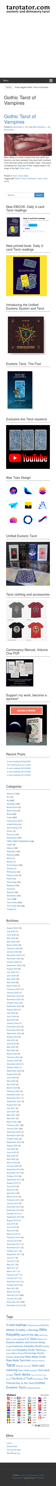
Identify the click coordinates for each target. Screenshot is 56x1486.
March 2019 (12, 1196)
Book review (12, 810)
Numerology (12, 865)
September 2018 (14, 1217)
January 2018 (13, 1240)
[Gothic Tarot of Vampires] (28, 144)
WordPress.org (13, 1453)
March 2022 (12, 1087)
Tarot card (27, 1366)
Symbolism (11, 895)
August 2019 (12, 1183)
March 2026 (12, 945)
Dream (10, 831)
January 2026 (13, 951)
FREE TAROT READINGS (18, 841)
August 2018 (12, 1220)
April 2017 (11, 1268)
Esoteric (10, 1342)
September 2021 (14, 1101)
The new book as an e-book (19, 764)
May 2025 (11, 979)
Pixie (22, 1356)
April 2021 (11, 1118)
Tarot (15, 175)
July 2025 (11, 972)
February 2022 (13, 1091)
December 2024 (14, 996)
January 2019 (13, 1203)
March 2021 (12, 1121)
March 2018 (12, 1234)
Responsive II (18, 1477)
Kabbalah (11, 851)
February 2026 (13, 948)
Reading (10, 885)
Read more (25, 168)
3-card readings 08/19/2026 (19, 768)
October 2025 (13, 962)
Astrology (11, 803)
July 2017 (11, 1257)
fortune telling (37, 1342)
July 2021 (11, 1108)
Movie (9, 858)
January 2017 (13, 1278)
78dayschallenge (33, 1325)
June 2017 (11, 1261)
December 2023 (14, 1026)
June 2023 (11, 1043)
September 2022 (14, 1070)
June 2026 (11, 934)
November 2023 (14, 1030)
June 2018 (11, 1227)
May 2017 (11, 1264)
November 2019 (14, 1172)
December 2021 (14, 1094)
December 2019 (14, 1169)
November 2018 (14, 1210)
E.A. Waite (31, 1339)
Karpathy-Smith (33, 1346)
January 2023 (13, 1060)
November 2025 (14, 958)
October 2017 (13, 1251)
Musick (10, 861)
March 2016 (12, 1291)
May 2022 (11, 1081)
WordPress (39, 1477)
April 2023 (11, 1050)
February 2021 (13, 1125)
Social (9, 888)
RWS (28, 1360)
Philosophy (11, 871)
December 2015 (14, 1302)
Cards (9, 817)
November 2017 (14, 1247)
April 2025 (11, 982)
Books (9, 814)
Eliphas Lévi (42, 1339)
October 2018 (13, 1213)
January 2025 (13, 992)
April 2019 (11, 1193)
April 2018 (11, 1230)
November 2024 (14, 999)
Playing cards (12, 875)
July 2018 (11, 1223)
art (27, 1330)
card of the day (29, 1334)
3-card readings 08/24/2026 (19, 761)
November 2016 (14, 1281)
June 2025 (11, 975)
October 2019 (13, 1176)
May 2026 (11, 938)
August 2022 (12, 1074)
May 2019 (11, 1189)
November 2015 (14, 1305)
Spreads (10, 892)
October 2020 (13, 1138)
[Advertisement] (28, 48)
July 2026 (11, 931)
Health (9, 844)
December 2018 (14, 1206)
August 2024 (12, 1009)
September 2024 (14, 1006)
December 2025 (14, 955)
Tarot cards (23, 1370)
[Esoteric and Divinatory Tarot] (28, 9)
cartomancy (43, 1335)
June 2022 (11, 1077)
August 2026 (12, 928)
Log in (9, 1443)
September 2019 (14, 1179)
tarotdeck (9, 1375)
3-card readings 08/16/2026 (19, 771)
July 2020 (11, 1149)
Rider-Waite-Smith (35, 1356)
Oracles (10, 868)
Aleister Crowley (15, 1330)
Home (8, 87)
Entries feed (12, 1446)
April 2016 (11, 1288)
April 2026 (11, 941)
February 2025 (13, 989)
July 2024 (11, 1013)
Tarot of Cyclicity (36, 1375)
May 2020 (11, 1155)
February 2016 (13, 1295)
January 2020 (13, 1166)
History (10, 848)
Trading (10, 909)
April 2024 (11, 1019)
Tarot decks (23, 175)
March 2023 (12, 1053)
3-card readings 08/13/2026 (19, 775)
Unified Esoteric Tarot (25, 1384)
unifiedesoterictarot (33, 1388)
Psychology (12, 882)
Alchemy (10, 793)
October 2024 (13, 1002)
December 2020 (14, 1132)
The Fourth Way (14, 905)
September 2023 (14, 1033)
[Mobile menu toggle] (51, 80)
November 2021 (14, 1098)
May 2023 (11, 1047)
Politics (10, 878)
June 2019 (11, 1186)
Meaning (10, 854)
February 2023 (13, 1057)
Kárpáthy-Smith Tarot (29, 1350)
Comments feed (14, 1449)
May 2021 (11, 1115)
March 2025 (12, 985)
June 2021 (11, 1111)
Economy (11, 834)
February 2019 (13, 1200)
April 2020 (11, 1159)
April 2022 (11, 1084)
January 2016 (13, 1298)
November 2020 (14, 1135)
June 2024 (11, 1016)
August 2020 (12, 1145)
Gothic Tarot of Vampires (20, 119)
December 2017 (14, 1244)
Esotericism (12, 837)
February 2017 (13, 1274)
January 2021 (13, 1128)
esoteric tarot (22, 1342)
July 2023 (11, 1040)
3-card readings (16, 1324)
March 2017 (12, 1271)
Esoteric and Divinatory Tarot (31, 1475)
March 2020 (12, 1162)
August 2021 (12, 1104)
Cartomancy (12, 820)
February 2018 (13, 1237)
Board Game (12, 807)
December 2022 (14, 1064)
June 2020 (11, 1152)
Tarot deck (43, 1370)
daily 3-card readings (15, 1339)
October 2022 (13, 1067)
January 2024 (13, 1023)
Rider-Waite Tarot (15, 1360)
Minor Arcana (18, 1353)
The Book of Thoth (22, 1378)
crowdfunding (12, 824)
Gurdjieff (9, 1346)
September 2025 (14, 965)
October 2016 (13, 1285)
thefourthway (38, 1379)
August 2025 (12, 968)
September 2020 (14, 1142)
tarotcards (33, 1370)
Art (8, 797)
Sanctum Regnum (38, 1360)
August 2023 (12, 1036)
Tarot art (19, 1365)
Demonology (12, 827)
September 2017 (14, 1254)
